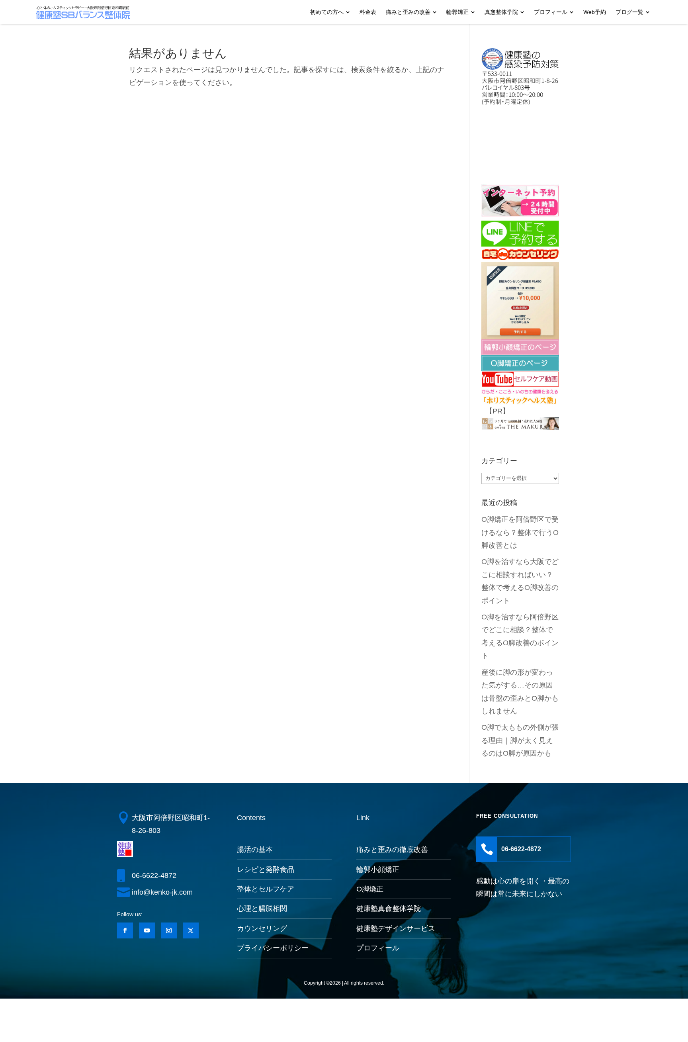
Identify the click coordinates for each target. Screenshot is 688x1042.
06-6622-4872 (154, 875)
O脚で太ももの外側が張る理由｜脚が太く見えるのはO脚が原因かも (520, 740)
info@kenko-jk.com (162, 892)
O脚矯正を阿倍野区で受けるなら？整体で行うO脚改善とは (520, 532)
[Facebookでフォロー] (125, 930)
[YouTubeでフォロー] (147, 930)
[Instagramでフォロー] (169, 930)
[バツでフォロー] (191, 930)
